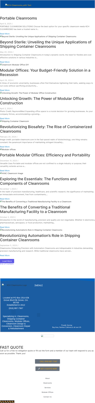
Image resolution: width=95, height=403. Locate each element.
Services (47, 387)
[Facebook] (13, 312)
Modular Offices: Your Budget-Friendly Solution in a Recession (45, 72)
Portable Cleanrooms (18, 18)
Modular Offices (47, 392)
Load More (7, 261)
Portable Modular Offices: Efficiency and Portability (45, 155)
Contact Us (47, 397)
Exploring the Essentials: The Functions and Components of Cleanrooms (38, 181)
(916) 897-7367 (16, 308)
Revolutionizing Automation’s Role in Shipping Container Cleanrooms (40, 237)
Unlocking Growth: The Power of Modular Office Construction (42, 100)
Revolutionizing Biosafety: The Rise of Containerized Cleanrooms (46, 129)
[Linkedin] (18, 312)
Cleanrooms (47, 383)
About (47, 378)
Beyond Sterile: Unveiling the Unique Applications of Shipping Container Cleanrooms (46, 44)
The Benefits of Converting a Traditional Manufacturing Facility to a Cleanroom (35, 209)
